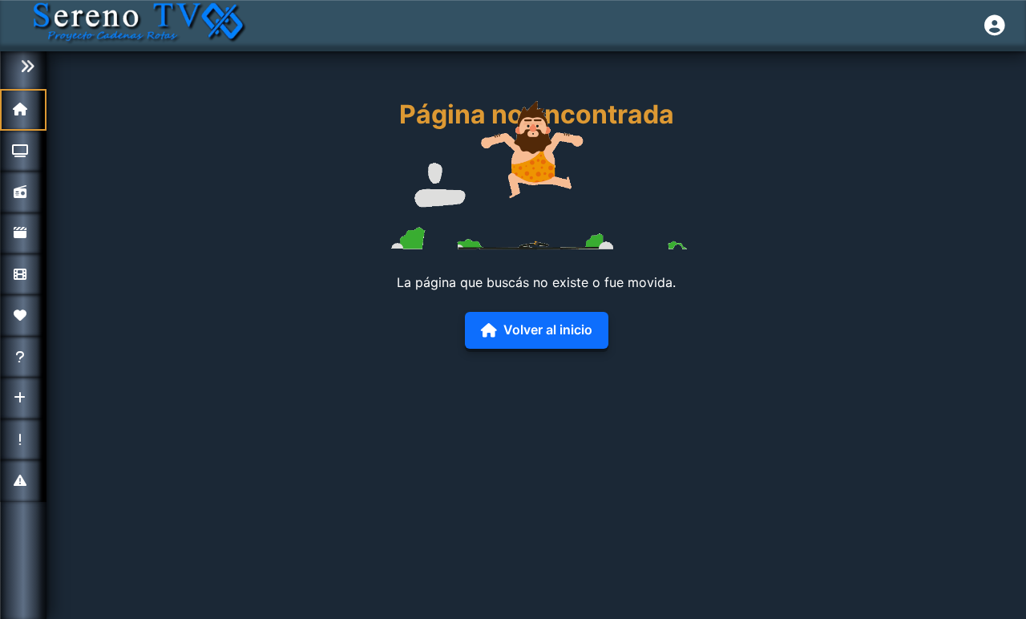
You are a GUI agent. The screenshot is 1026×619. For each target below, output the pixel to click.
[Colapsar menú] (23, 67)
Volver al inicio (547, 330)
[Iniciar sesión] (995, 25)
